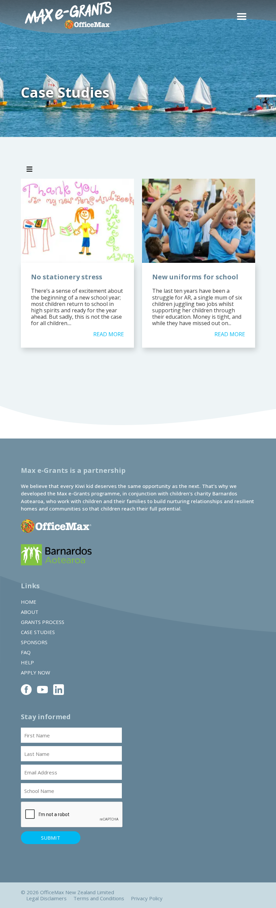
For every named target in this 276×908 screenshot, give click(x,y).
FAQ (26, 652)
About (29, 611)
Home (28, 601)
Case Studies (38, 632)
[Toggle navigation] (29, 169)
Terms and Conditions (98, 898)
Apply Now (35, 672)
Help (27, 662)
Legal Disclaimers (46, 898)
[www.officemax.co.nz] (56, 533)
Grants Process (42, 622)
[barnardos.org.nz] (56, 563)
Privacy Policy (147, 898)
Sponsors (34, 642)
